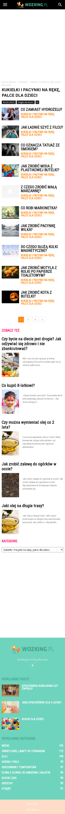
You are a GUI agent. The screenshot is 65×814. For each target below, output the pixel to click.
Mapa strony (32, 803)
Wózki (5, 745)
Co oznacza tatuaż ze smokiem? (40, 147)
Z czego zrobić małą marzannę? (39, 189)
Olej (4, 756)
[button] (60, 4)
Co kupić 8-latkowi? (18, 385)
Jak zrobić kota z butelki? (36, 294)
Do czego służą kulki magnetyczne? (39, 249)
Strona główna (9, 81)
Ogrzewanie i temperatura (19, 767)
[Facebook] (32, 665)
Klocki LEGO (8, 102)
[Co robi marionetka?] (10, 212)
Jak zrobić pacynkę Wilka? (38, 228)
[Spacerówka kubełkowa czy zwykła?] (10, 690)
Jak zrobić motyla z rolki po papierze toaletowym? (39, 271)
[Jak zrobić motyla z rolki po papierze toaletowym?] (10, 272)
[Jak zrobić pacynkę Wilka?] (10, 230)
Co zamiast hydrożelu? (41, 109)
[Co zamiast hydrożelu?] (10, 114)
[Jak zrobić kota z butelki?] (10, 297)
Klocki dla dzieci (33, 719)
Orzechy (7, 783)
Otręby (6, 788)
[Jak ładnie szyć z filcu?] (10, 131)
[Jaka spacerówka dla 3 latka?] (10, 707)
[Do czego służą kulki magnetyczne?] (10, 251)
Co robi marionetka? (39, 208)
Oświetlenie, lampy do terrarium (23, 751)
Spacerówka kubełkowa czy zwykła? (40, 687)
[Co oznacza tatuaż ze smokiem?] (10, 149)
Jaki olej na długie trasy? (23, 505)
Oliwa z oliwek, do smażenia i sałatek (26, 772)
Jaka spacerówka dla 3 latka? (41, 702)
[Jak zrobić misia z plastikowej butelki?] (10, 170)
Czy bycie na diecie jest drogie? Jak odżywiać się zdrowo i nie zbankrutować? (31, 343)
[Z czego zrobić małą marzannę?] (10, 191)
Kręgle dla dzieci (25, 102)
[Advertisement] (32, 43)
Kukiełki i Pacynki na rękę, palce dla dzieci (38, 115)
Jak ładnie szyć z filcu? (42, 127)
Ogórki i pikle (10, 761)
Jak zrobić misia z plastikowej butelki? (40, 168)
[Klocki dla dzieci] (10, 724)
